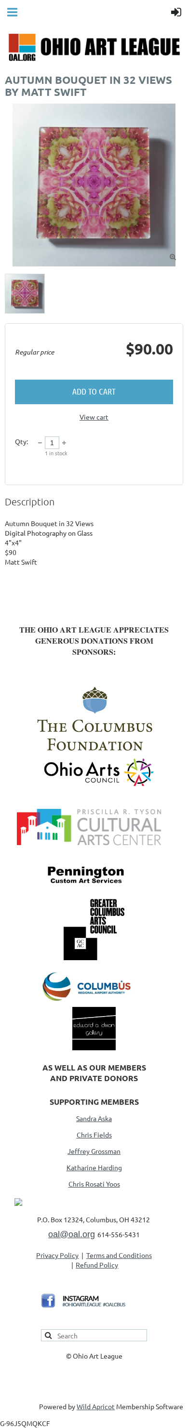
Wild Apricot (96, 1406)
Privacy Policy (57, 1255)
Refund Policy (97, 1264)
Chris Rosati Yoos (94, 1183)
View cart (94, 416)
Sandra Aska (94, 1118)
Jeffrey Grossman (94, 1151)
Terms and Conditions (119, 1255)
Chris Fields (94, 1134)
